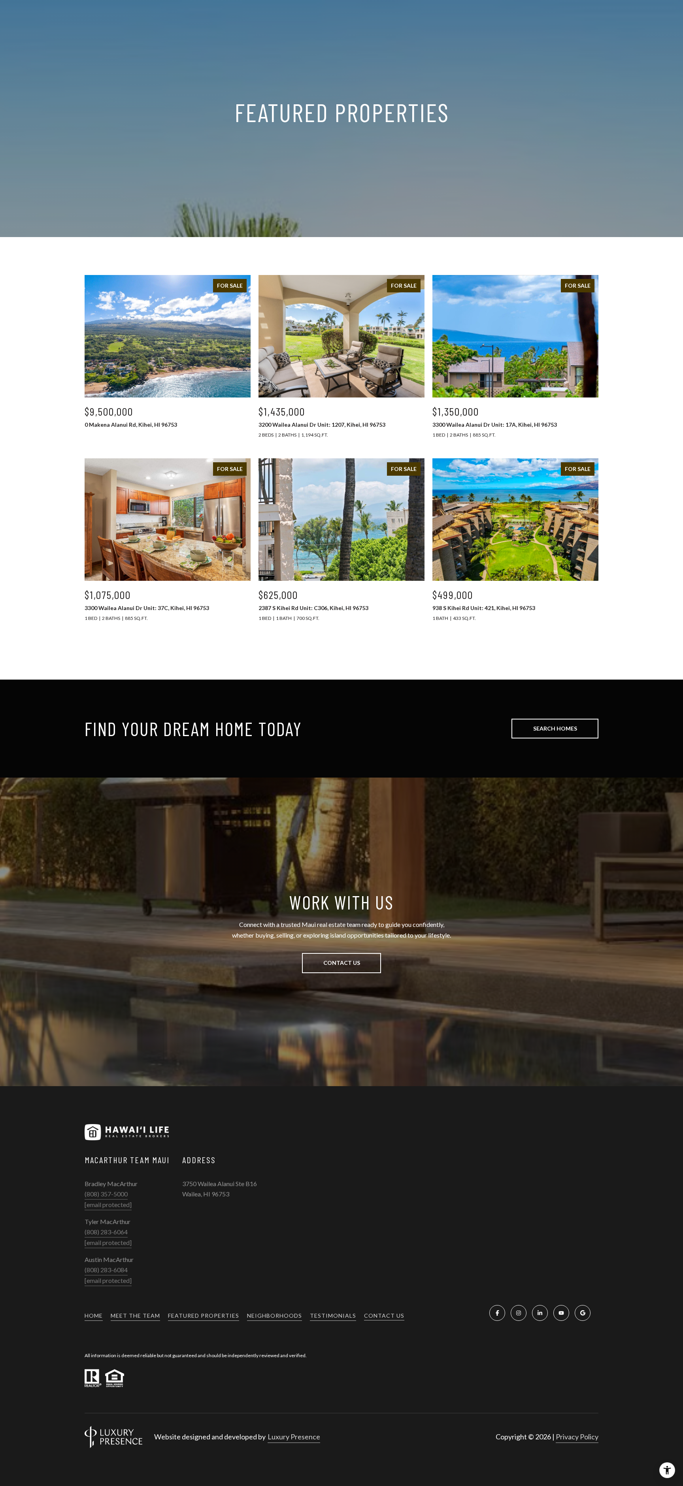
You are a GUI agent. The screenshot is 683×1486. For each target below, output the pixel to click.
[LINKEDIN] (540, 1313)
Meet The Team (135, 1315)
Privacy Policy (577, 1436)
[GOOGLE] (583, 1313)
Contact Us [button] (341, 962)
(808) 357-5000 (106, 1194)
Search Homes (555, 728)
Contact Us (384, 1316)
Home (94, 1315)
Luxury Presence (294, 1436)
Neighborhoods (274, 1315)
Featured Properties (203, 1315)
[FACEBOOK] (497, 1313)
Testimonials (333, 1315)
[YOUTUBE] (561, 1313)
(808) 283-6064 (106, 1232)
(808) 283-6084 (106, 1269)
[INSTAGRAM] (518, 1313)
